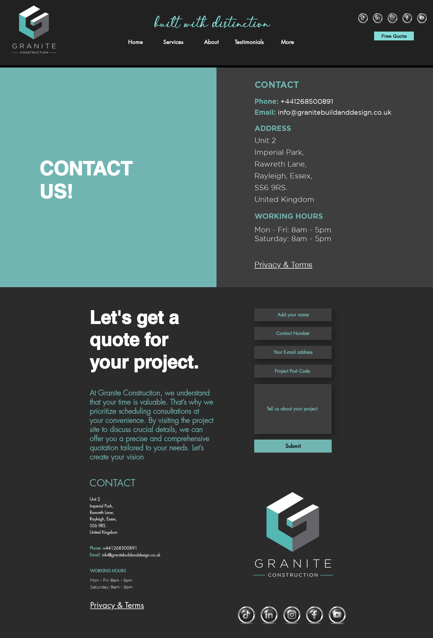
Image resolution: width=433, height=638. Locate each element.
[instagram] (392, 18)
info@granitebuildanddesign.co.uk (334, 112)
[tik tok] (363, 18)
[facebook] (407, 18)
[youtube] (422, 18)
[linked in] (378, 18)
